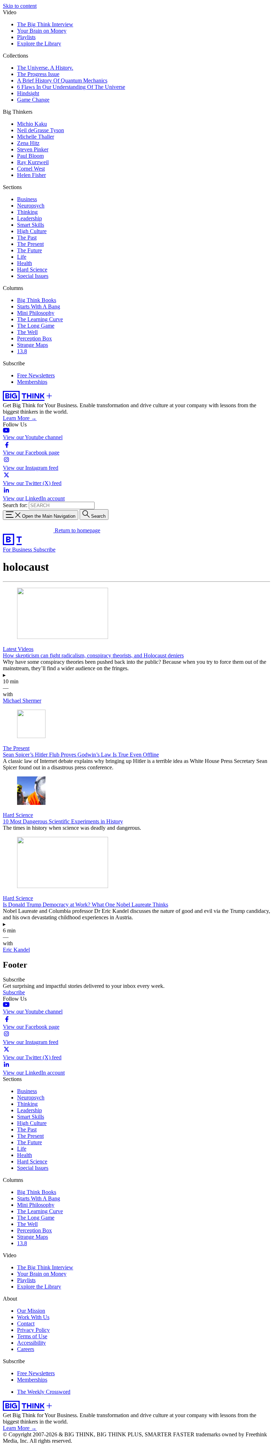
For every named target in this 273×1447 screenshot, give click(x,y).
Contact (25, 1323)
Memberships (32, 382)
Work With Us (33, 1317)
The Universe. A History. (45, 68)
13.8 (22, 351)
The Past (27, 238)
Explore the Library (39, 44)
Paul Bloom (30, 156)
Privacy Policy (33, 1330)
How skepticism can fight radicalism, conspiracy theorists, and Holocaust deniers (93, 655)
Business (27, 199)
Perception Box (34, 338)
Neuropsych (30, 206)
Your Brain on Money (41, 31)
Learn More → (20, 418)
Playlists (26, 37)
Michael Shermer (22, 701)
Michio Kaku (32, 124)
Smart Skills (30, 225)
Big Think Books (36, 300)
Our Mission (31, 1311)
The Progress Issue (38, 74)
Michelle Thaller (35, 137)
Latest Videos (18, 649)
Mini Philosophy (35, 313)
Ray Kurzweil (33, 162)
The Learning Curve (40, 319)
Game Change (33, 100)
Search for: (15, 505)
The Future (29, 250)
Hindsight (28, 93)
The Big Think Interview (45, 24)
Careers (25, 1349)
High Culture (32, 231)
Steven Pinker (32, 149)
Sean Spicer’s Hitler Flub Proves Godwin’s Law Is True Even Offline (81, 755)
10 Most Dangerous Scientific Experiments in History (63, 821)
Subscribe (44, 550)
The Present (30, 244)
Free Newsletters (36, 375)
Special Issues (32, 276)
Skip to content (20, 6)
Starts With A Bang (38, 306)
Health (24, 263)
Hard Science (32, 270)
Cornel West (31, 169)
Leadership (29, 218)
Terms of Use (32, 1336)
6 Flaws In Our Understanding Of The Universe (71, 87)
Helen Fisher (31, 175)
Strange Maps (32, 345)
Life (21, 257)
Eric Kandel (16, 950)
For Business (18, 550)
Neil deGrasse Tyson (40, 130)
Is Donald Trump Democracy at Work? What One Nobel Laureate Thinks (85, 905)
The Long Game (35, 326)
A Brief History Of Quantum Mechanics (62, 80)
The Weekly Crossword (43, 1392)
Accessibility (31, 1343)
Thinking (27, 212)
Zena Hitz (28, 143)
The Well (27, 332)
